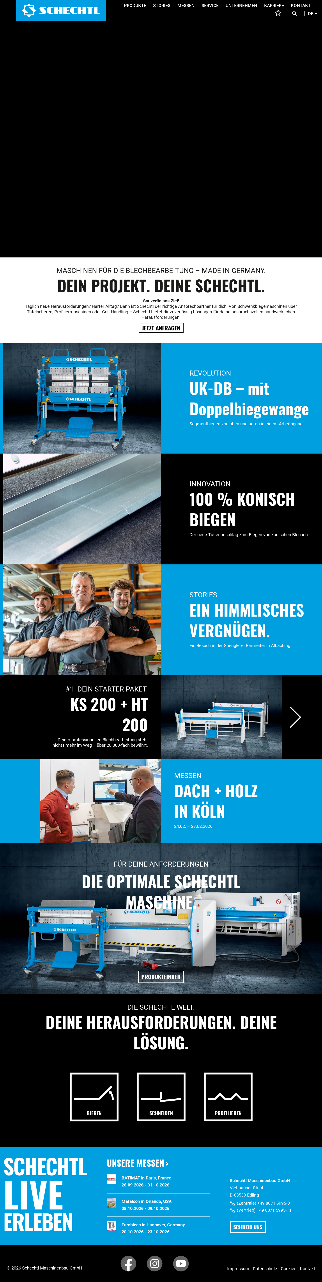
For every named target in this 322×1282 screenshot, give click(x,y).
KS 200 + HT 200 (109, 714)
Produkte (135, 5)
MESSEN (188, 775)
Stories (161, 5)
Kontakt (301, 5)
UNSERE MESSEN (135, 1162)
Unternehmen (241, 5)
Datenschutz (265, 1268)
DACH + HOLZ (216, 790)
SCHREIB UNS (247, 1227)
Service (210, 5)
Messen (186, 5)
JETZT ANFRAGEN (161, 328)
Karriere (274, 5)
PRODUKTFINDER (161, 976)
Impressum (238, 1268)
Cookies (288, 1268)
